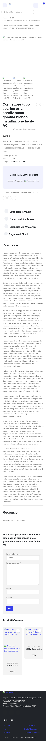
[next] (41, 104)
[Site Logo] (16, 5)
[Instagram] (14, 198)
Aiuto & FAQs (29, 726)
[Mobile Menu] (5, 5)
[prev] (38, 104)
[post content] (12, 644)
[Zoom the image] (9, 692)
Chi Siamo (6, 726)
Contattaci (6, 733)
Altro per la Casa (18, 162)
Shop (4, 729)
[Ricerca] (30, 12)
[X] (9, 198)
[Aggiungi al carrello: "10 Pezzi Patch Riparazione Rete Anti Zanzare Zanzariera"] (18, 631)
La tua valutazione (13, 554)
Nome (9, 588)
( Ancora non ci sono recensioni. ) (24, 129)
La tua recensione (13, 563)
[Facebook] (5, 198)
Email (9, 598)
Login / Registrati (30, 729)
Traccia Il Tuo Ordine (32, 733)
